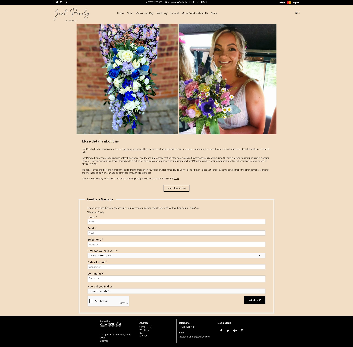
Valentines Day (145, 13)
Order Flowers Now (177, 188)
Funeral (174, 13)
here (176, 178)
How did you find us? (101, 286)
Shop (130, 13)
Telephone (95, 239)
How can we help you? (103, 251)
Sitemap (104, 341)
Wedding (162, 13)
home (120, 13)
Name (92, 217)
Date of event (97, 262)
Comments (96, 273)
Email (92, 228)
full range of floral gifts (134, 149)
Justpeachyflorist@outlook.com (183, 2)
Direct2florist (144, 173)
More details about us (195, 13)
